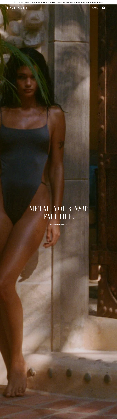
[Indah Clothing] (17, 8)
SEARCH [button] (95, 8)
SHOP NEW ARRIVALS (58, 225)
